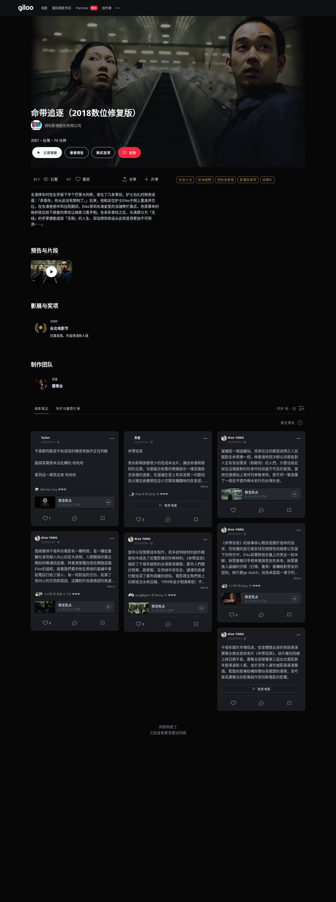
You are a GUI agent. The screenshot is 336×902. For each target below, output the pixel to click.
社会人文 (185, 179)
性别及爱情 (225, 179)
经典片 (267, 179)
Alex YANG (49, 537)
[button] (112, 438)
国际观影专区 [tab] (61, 8)
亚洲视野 (204, 179)
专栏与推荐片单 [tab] (68, 408)
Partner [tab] (86, 8)
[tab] (117, 8)
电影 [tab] (44, 8)
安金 (137, 437)
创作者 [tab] (107, 8)
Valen (45, 437)
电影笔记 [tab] (41, 408)
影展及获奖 (248, 179)
